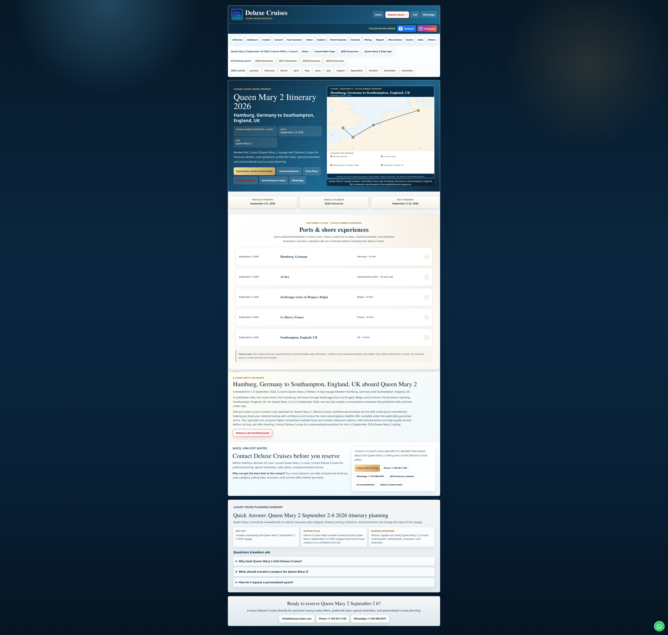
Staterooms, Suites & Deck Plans (254, 171)
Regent (380, 39)
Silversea (238, 39)
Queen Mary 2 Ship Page (378, 51)
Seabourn (252, 39)
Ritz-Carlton (395, 39)
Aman (309, 39)
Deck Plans (312, 171)
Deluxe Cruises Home (391, 484)
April (296, 70)
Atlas (420, 39)
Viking (367, 39)
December (407, 70)
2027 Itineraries (288, 60)
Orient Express (338, 39)
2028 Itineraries (311, 60)
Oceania (355, 39)
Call (415, 14)
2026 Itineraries (350, 51)
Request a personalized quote (252, 432)
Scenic (409, 39)
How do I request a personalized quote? (266, 582)
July (329, 70)
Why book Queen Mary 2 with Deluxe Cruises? (270, 561)
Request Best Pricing (367, 467)
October (373, 70)
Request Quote (396, 14)
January (254, 70)
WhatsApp (429, 14)
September (357, 70)
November (390, 70)
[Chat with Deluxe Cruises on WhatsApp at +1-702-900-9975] (659, 626)
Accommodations (289, 171)
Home (378, 14)
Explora (321, 39)
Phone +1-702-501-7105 (395, 467)
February (269, 70)
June (318, 70)
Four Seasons (294, 39)
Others (432, 39)
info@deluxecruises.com (297, 618)
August (341, 70)
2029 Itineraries (335, 60)
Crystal (266, 39)
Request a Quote (245, 180)
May (307, 70)
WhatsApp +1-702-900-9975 (370, 476)
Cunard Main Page (324, 51)
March (284, 70)
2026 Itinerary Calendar (402, 476)
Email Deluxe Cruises (273, 180)
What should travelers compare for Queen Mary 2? (273, 572)
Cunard (279, 39)
